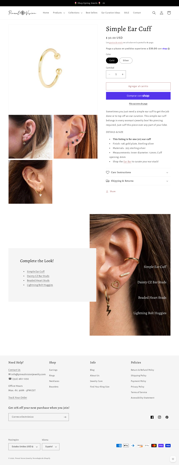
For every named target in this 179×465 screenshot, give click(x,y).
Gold (112, 60)
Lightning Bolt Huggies (40, 285)
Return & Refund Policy (142, 370)
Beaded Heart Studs (38, 280)
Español (49, 447)
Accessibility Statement (142, 398)
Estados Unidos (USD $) (23, 447)
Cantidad (110, 68)
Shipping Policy (138, 375)
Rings (52, 375)
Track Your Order (17, 397)
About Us (94, 375)
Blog (92, 370)
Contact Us (14, 370)
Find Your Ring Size (99, 387)
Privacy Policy (137, 387)
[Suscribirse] (65, 417)
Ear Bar (127, 161)
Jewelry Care (96, 381)
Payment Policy (138, 381)
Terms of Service (139, 392)
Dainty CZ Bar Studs (38, 276)
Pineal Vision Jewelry (23, 458)
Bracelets (53, 387)
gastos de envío (116, 42)
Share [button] (113, 191)
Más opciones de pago (138, 104)
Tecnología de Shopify (41, 458)
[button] (58, 12)
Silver (126, 60)
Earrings (53, 370)
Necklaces (54, 381)
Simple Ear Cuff (36, 271)
